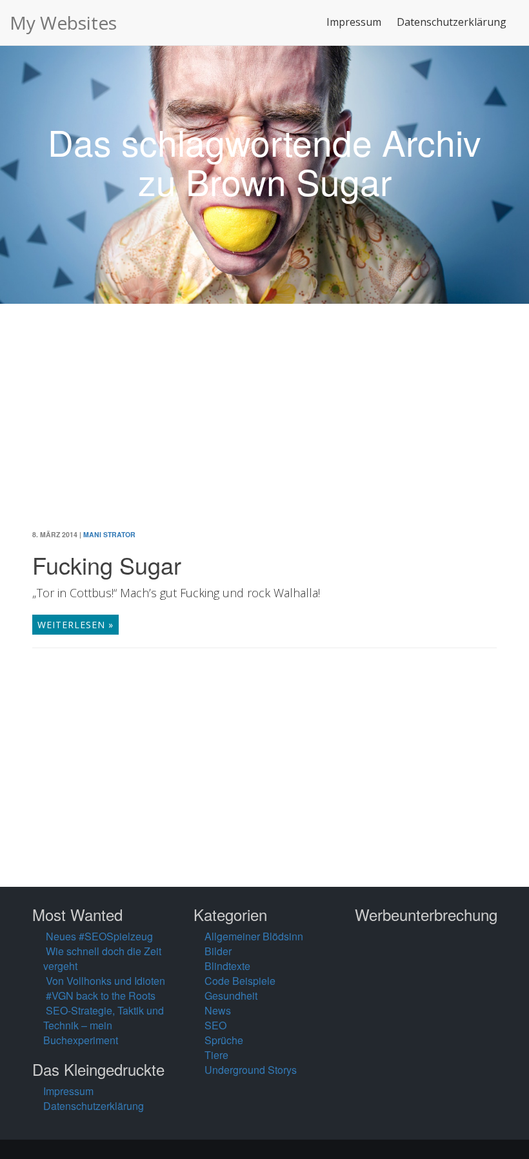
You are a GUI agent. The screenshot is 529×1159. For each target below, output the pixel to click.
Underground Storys (251, 1069)
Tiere (216, 1054)
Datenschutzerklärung (451, 22)
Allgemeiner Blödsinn (254, 936)
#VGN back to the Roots (100, 995)
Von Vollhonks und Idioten (105, 980)
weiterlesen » (75, 625)
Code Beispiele (240, 980)
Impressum (353, 22)
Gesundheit (231, 995)
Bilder (218, 951)
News (218, 1010)
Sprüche (224, 1040)
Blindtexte (227, 965)
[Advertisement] (264, 426)
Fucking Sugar (106, 564)
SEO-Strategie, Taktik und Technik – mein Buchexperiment (103, 1025)
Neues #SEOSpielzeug (99, 936)
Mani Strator (109, 534)
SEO (215, 1025)
